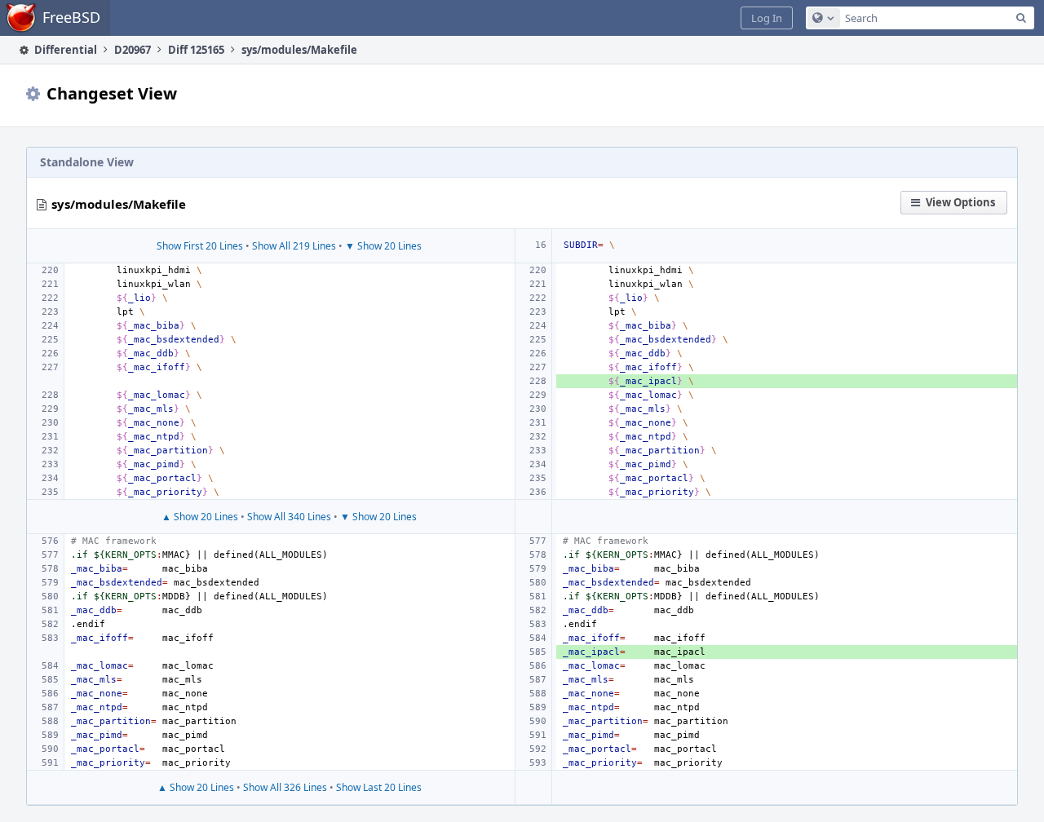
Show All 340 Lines (289, 517)
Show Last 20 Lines (379, 787)
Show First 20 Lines (200, 246)
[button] (767, 18)
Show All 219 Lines (294, 246)
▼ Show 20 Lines (383, 246)
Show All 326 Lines (285, 787)
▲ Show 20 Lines (199, 517)
